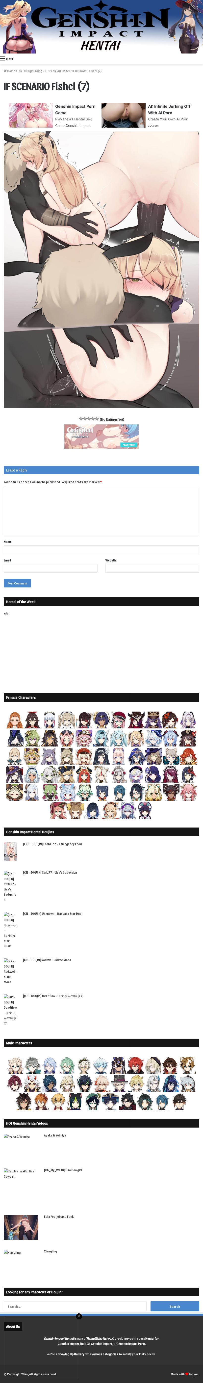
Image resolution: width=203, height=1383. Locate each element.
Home (11, 71)
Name (8, 541)
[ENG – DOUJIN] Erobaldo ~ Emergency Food (52, 844)
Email (7, 560)
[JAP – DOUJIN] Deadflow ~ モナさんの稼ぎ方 (53, 995)
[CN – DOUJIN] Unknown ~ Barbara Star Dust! (53, 913)
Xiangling (50, 1251)
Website (111, 560)
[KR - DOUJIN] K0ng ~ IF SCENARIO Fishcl (44, 71)
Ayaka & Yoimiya (55, 1135)
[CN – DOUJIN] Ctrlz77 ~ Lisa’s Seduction (50, 872)
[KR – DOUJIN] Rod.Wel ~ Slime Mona (47, 960)
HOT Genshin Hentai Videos (27, 1123)
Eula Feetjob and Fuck (59, 1216)
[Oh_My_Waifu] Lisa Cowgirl (63, 1170)
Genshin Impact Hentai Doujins (30, 832)
